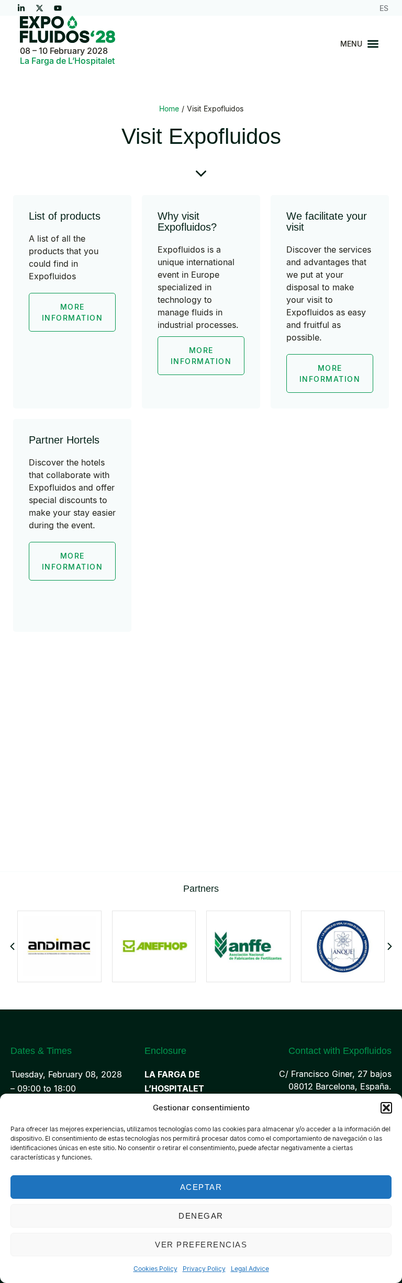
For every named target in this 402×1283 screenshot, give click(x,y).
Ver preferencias (201, 1244)
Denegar (201, 1215)
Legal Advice (250, 1269)
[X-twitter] (39, 8)
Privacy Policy (204, 1269)
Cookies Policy (155, 1269)
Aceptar (201, 1187)
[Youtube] (57, 8)
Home (169, 108)
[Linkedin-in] (21, 8)
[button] (386, 1108)
